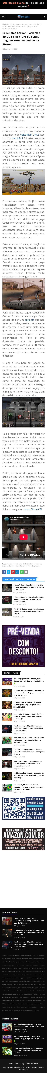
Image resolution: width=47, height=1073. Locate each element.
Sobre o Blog (19, 1064)
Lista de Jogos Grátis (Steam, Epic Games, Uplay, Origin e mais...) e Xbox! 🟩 (28, 681)
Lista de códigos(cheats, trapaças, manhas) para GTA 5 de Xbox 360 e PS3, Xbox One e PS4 (28, 1026)
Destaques (18, 564)
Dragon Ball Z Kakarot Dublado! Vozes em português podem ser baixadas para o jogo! (28, 716)
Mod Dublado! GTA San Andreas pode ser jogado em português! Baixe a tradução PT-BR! (28, 740)
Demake (10, 564)
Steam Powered (21, 566)
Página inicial (6, 24)
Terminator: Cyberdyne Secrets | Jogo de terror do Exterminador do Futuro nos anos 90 (28, 932)
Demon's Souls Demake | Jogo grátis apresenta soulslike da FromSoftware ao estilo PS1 (28, 587)
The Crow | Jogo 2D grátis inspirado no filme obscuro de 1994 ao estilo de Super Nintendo (28, 728)
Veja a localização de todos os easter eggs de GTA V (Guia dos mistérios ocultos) (28, 1050)
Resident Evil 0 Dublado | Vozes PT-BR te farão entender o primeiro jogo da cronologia (28, 775)
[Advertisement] (23, 881)
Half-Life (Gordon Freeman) (32, 564)
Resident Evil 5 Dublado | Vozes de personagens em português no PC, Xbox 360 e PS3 (27, 704)
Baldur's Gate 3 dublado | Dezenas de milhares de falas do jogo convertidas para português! (28, 692)
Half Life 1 (17, 138)
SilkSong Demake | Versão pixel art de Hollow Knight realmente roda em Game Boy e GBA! (28, 599)
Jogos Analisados (8, 566)
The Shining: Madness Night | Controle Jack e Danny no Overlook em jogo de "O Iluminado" (28, 920)
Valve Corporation (18, 24)
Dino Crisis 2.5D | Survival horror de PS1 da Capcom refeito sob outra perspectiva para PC (27, 763)
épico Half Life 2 (29, 134)
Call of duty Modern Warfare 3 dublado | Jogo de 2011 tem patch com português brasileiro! (28, 787)
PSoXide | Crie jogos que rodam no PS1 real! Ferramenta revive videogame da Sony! (29, 751)
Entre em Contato (33, 1064)
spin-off (29, 319)
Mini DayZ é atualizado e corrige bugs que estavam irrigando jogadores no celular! (28, 611)
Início (11, 1064)
